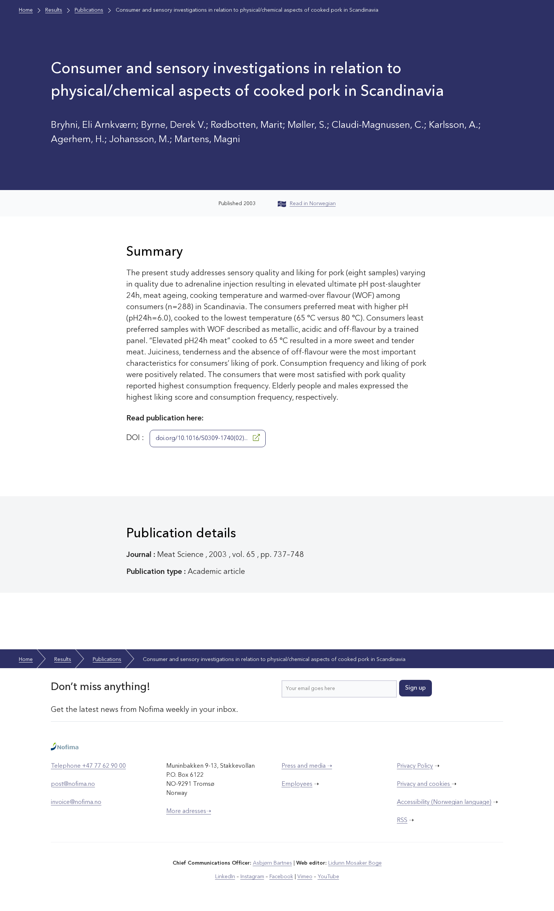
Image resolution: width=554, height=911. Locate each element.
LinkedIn (225, 876)
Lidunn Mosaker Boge (355, 863)
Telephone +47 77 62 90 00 (88, 766)
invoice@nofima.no (76, 802)
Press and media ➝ (307, 766)
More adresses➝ (188, 811)
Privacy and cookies (424, 784)
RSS (402, 820)
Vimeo (304, 876)
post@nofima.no (73, 784)
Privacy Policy (415, 766)
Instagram (252, 876)
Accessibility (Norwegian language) (444, 802)
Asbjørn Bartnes (272, 863)
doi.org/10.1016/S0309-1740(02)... (202, 439)
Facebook (281, 876)
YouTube (328, 876)
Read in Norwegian (313, 203)
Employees (297, 784)
